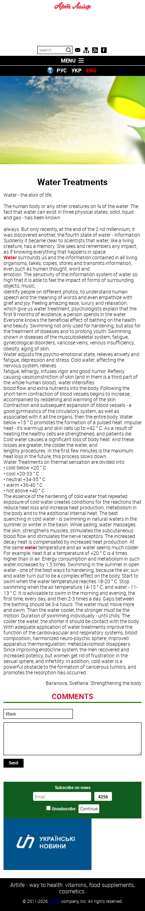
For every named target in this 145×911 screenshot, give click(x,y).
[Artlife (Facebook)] (104, 50)
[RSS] (95, 50)
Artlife (54, 901)
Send (13, 762)
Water (10, 257)
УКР (76, 70)
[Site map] (86, 50)
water (31, 547)
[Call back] (77, 50)
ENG (91, 70)
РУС (62, 70)
